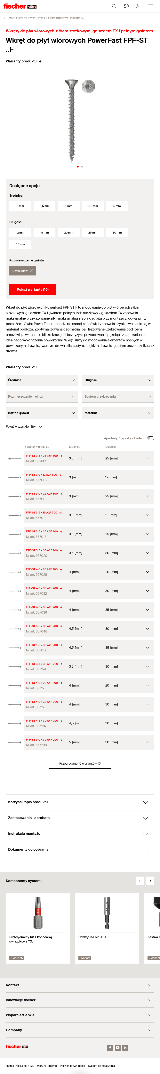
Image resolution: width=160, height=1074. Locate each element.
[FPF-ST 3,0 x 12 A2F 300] (14, 477)
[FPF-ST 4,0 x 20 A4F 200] (14, 685)
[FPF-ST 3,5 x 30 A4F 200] (14, 666)
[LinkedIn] (125, 1048)
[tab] (78, 167)
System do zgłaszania (101, 1066)
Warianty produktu (21, 61)
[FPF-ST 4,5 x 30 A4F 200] (14, 723)
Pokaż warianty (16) (33, 289)
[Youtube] (118, 1048)
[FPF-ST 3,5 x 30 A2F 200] (14, 553)
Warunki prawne (47, 1066)
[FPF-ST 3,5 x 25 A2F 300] (14, 534)
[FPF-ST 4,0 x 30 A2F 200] (14, 591)
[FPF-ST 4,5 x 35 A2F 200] (14, 647)
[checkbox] (150, 438)
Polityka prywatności (72, 1066)
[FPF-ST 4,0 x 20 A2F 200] (14, 572)
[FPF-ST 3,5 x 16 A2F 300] (14, 515)
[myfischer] (138, 6)
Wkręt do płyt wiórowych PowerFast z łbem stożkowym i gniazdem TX (46, 17)
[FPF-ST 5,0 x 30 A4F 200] (14, 742)
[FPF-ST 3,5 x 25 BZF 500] (14, 458)
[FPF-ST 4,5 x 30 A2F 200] (14, 628)
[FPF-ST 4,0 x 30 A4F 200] (14, 704)
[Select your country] (126, 6)
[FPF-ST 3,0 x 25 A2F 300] (14, 496)
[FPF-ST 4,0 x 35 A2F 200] (14, 610)
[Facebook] (110, 1048)
